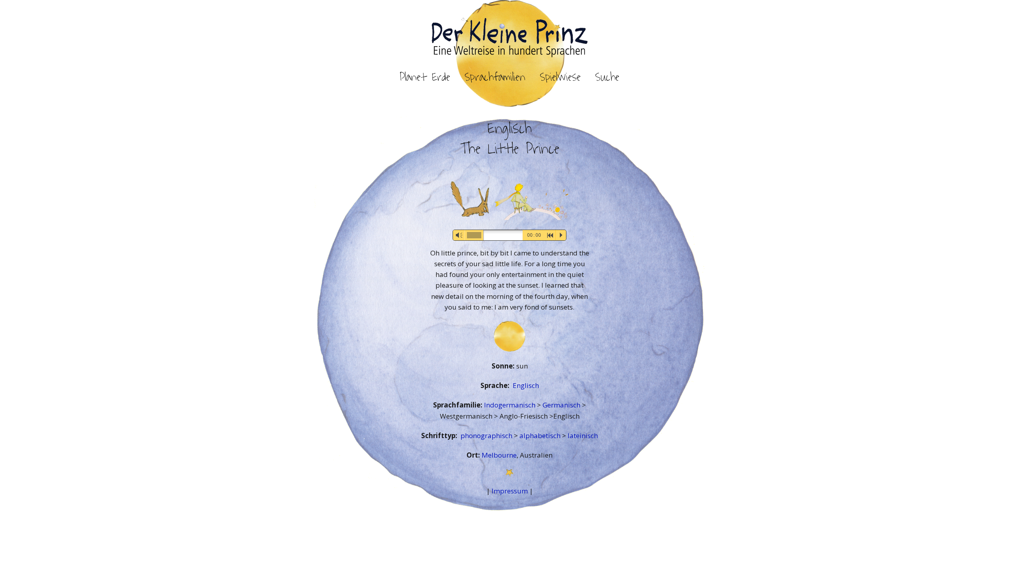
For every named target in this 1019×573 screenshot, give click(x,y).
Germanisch (562, 404)
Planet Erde (425, 77)
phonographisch (487, 435)
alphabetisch (540, 435)
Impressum (510, 490)
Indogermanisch (510, 404)
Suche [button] (607, 77)
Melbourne (499, 455)
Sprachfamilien (495, 77)
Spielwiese (560, 77)
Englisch (526, 385)
